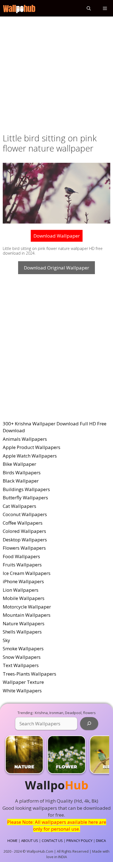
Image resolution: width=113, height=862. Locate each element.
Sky (6, 640)
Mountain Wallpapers (26, 615)
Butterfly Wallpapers (25, 497)
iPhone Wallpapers (23, 581)
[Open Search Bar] (88, 8)
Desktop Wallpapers (25, 539)
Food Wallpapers (21, 556)
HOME (12, 840)
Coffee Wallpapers (23, 523)
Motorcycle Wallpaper (27, 607)
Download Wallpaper (56, 236)
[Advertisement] (56, 73)
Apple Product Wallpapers (31, 447)
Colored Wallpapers (24, 531)
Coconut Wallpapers (25, 514)
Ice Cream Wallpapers (26, 573)
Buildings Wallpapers (26, 489)
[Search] (89, 723)
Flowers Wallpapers (24, 548)
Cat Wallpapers (19, 506)
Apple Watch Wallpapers (30, 456)
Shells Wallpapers (22, 632)
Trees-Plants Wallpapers (29, 674)
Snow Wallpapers (22, 657)
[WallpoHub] (19, 8)
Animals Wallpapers (25, 439)
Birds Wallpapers (22, 472)
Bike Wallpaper (19, 464)
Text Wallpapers (21, 665)
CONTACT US (52, 840)
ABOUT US (29, 840)
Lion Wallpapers (20, 590)
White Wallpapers (22, 690)
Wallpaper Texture (23, 682)
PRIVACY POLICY (79, 840)
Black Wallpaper (21, 481)
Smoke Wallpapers (23, 648)
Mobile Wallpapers (23, 598)
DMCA (101, 840)
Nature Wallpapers (23, 623)
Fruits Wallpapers (22, 564)
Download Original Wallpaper (56, 268)
